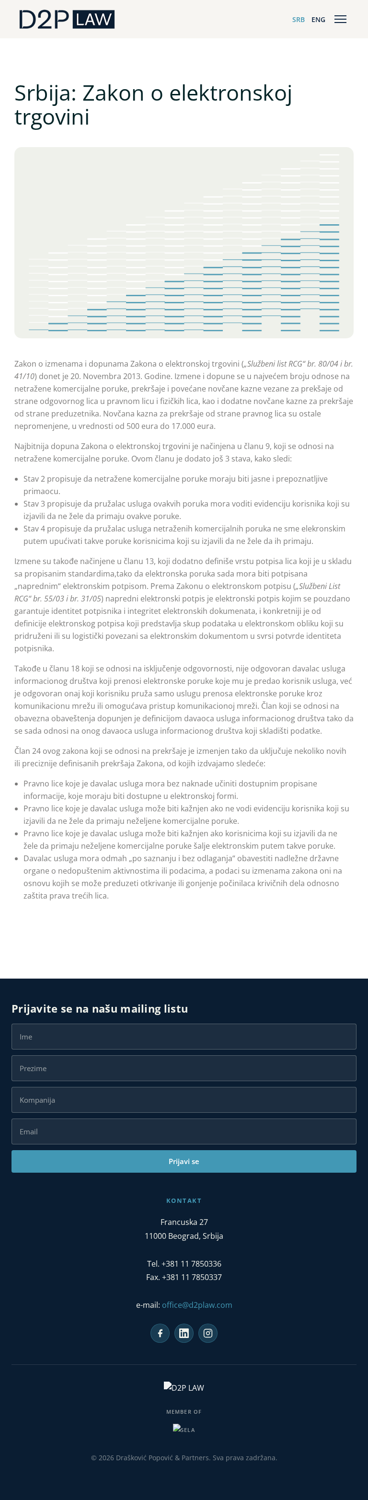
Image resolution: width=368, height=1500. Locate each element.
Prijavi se (184, 1161)
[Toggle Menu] (340, 19)
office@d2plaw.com (197, 1305)
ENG (318, 19)
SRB (298, 19)
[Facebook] (160, 1333)
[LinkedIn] (184, 1333)
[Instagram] (208, 1333)
